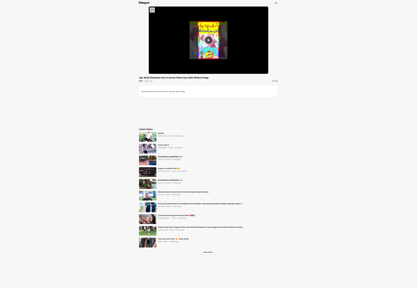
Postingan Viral (163, 230)
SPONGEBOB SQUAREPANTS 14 (170, 180)
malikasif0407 (162, 148)
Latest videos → (208, 252)
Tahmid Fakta (162, 136)
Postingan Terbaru (164, 218)
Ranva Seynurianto (164, 171)
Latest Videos (146, 129)
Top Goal (161, 195)
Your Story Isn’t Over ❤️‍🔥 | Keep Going (173, 239)
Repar (160, 241)
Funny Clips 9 (163, 145)
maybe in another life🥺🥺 (169, 168)
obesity (161, 133)
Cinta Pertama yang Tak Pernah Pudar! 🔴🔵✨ (177, 215)
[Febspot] (144, 2)
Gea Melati (161, 206)
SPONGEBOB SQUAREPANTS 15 (170, 157)
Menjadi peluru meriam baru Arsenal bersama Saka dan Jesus (183, 192)
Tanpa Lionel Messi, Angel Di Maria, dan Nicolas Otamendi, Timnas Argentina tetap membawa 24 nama (200, 227)
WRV (140, 81)
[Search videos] (276, 3)
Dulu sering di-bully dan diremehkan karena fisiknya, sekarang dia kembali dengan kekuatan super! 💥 (200, 203)
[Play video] (208, 40)
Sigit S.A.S (161, 159)
